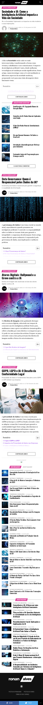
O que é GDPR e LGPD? (12, 441)
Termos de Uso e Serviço (22, 694)
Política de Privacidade (15, 692)
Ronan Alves (14, 29)
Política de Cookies (29, 692)
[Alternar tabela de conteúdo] (36, 248)
